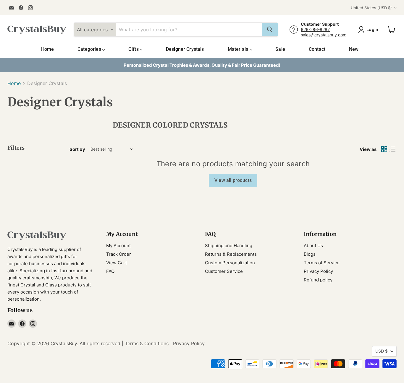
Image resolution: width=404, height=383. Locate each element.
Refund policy (318, 280)
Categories (89, 49)
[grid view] (384, 149)
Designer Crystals (185, 49)
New (353, 49)
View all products (233, 180)
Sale (280, 49)
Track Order (118, 254)
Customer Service (224, 271)
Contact (317, 49)
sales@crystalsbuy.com (323, 34)
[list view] (392, 149)
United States (371, 7)
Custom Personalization (230, 262)
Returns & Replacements (231, 254)
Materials (239, 49)
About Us (313, 245)
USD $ (381, 350)
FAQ (110, 271)
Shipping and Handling (228, 245)
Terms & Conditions (147, 343)
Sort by (77, 149)
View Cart (116, 262)
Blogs (310, 254)
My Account (118, 245)
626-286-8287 (315, 29)
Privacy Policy (318, 271)
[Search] (270, 29)
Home (47, 49)
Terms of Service (322, 262)
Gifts (134, 49)
